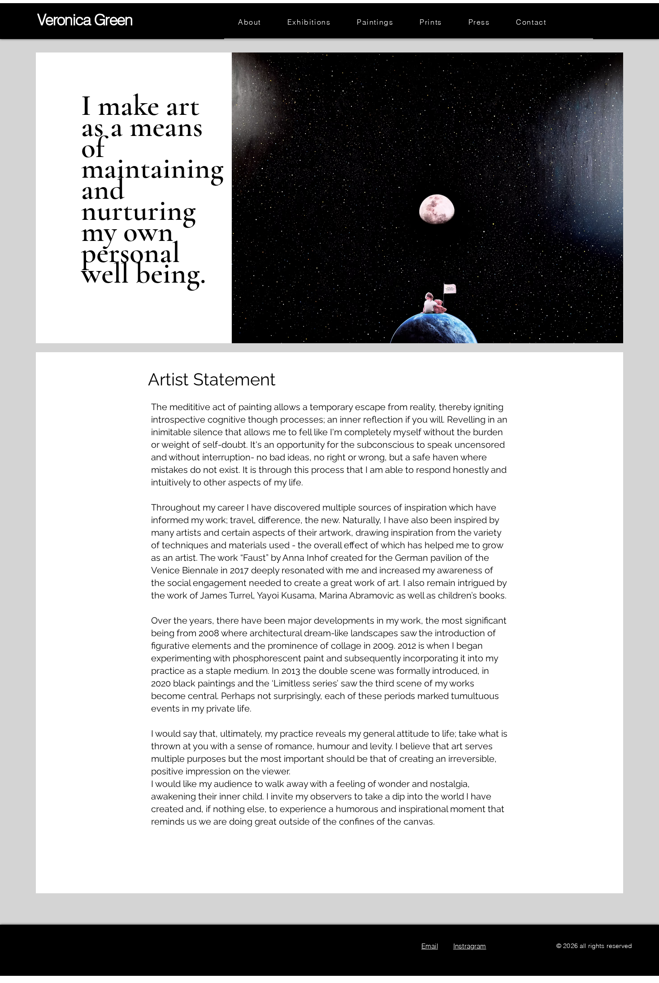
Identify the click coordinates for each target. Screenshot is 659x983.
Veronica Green (84, 19)
